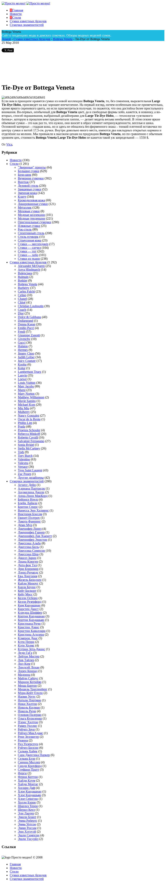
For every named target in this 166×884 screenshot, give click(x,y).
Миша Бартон (27, 685)
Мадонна (24, 674)
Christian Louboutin (31, 306)
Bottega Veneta (62, 39)
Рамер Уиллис (27, 725)
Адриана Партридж (31, 488)
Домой (6, 39)
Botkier (22, 280)
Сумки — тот (27, 251)
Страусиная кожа (29, 240)
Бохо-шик (24, 174)
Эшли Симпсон (28, 835)
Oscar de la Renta (29, 419)
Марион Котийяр (30, 682)
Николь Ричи (27, 711)
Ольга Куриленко (30, 718)
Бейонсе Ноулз (28, 499)
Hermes (23, 350)
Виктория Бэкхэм (30, 514)
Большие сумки (28, 171)
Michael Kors (26, 404)
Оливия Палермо (30, 715)
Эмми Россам (27, 828)
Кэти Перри (26, 642)
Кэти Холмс (26, 645)
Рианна (23, 740)
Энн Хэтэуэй (27, 831)
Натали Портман (29, 700)
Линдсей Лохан (28, 667)
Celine (22, 295)
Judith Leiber (26, 357)
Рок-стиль (25, 229)
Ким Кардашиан (29, 605)
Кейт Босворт (27, 590)
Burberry (23, 288)
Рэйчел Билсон (28, 747)
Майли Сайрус (28, 678)
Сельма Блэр (26, 758)
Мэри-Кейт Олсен (30, 693)
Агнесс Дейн (27, 485)
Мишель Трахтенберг (32, 689)
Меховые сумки (29, 211)
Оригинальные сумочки (34, 222)
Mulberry (24, 412)
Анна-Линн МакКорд (33, 496)
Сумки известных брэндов (32, 39)
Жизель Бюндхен (30, 579)
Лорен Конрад (27, 671)
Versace (23, 466)
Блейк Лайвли (27, 503)
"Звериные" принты (32, 167)
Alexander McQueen (31, 266)
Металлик (25, 207)
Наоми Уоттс (27, 696)
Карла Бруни (27, 587)
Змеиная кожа (27, 193)
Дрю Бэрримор (28, 569)
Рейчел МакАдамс (30, 733)
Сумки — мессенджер (33, 244)
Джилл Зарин (27, 558)
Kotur (21, 368)
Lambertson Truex (29, 371)
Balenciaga (25, 273)
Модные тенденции (31, 218)
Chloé (22, 302)
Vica (9, 144)
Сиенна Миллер (29, 762)
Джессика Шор (28, 554)
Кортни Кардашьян (31, 620)
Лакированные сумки (33, 204)
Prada (21, 426)
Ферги (22, 773)
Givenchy (24, 339)
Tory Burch (25, 455)
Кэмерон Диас (28, 638)
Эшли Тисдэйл (28, 839)
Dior (21, 313)
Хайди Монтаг (28, 784)
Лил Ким (24, 663)
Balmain (23, 277)
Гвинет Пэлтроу (29, 517)
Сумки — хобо (28, 255)
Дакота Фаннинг (29, 521)
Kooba (22, 364)
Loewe (22, 379)
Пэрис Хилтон (28, 722)
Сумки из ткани (29, 258)
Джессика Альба (29, 543)
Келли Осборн (28, 598)
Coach (22, 309)
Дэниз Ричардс (28, 572)
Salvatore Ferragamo (31, 441)
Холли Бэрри (27, 802)
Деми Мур (25, 525)
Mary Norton (26, 393)
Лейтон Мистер (28, 656)
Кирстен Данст (28, 609)
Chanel (22, 298)
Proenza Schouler (29, 430)
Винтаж (23, 182)
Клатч (22, 196)
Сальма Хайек (27, 751)
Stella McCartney (29, 448)
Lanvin (22, 375)
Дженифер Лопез (30, 528)
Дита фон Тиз (27, 565)
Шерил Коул (26, 809)
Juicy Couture (27, 361)
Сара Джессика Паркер (34, 755)
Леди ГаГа (25, 652)
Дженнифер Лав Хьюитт (35, 536)
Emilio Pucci (26, 328)
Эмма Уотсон (27, 824)
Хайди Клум (26, 780)
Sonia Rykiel (26, 444)
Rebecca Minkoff (29, 434)
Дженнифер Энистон (32, 539)
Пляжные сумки (29, 225)
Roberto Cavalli (28, 437)
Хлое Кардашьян (29, 795)
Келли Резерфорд (30, 601)
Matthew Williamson (31, 397)
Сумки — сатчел (29, 247)
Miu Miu (23, 408)
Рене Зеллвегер (28, 736)
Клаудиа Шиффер (30, 612)
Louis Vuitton (26, 382)
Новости (16, 160)
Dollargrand (25, 320)
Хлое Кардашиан (30, 791)
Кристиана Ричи (29, 623)
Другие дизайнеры (31, 477)
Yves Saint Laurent (30, 470)
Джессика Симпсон (31, 550)
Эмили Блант (27, 817)
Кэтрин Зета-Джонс (31, 649)
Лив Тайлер (26, 660)
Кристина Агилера (31, 634)
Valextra (23, 463)
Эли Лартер (26, 813)
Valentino (24, 459)
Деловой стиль (28, 185)
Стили (14, 163)
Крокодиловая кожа (31, 200)
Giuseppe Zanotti (29, 335)
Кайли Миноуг (28, 583)
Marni (22, 390)
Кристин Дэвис (28, 627)
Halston (23, 346)
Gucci (22, 342)
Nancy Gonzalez (28, 415)
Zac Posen (24, 474)
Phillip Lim (25, 423)
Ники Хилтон (27, 704)
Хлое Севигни (28, 798)
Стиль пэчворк (28, 236)
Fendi (21, 331)
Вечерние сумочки (31, 178)
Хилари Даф (26, 788)
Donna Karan (26, 324)
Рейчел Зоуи (26, 729)
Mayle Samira (27, 401)
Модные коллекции (31, 215)
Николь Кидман (29, 707)
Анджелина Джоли (31, 492)
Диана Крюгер (28, 561)
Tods (21, 452)
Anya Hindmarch (29, 269)
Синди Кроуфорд (30, 766)
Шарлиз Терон (28, 806)
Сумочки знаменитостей (27, 481)
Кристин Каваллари (32, 631)
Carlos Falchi (26, 291)
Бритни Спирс (28, 507)
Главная (15, 864)
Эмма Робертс (27, 820)
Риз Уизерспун (28, 744)
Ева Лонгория (27, 576)
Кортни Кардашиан (31, 616)
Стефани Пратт (28, 769)
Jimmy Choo (26, 353)
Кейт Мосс (25, 594)
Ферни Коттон (28, 777)
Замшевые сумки (29, 189)
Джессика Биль (28, 547)
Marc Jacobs (26, 386)
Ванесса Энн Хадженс (33, 510)
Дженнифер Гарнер (31, 532)
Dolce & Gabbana (29, 317)
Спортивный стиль (31, 233)
